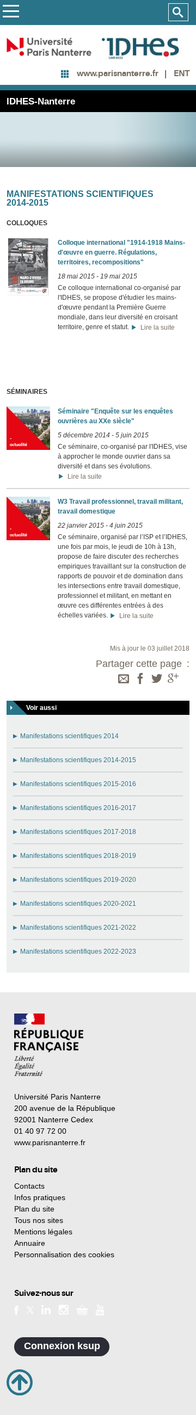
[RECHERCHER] (178, 12)
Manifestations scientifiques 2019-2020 (78, 879)
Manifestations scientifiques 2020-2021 (78, 903)
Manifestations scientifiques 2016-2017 (78, 808)
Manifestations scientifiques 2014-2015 (78, 760)
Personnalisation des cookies (64, 1254)
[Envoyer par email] (123, 679)
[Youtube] (100, 1309)
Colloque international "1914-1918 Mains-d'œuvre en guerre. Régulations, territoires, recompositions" (121, 252)
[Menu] (10, 12)
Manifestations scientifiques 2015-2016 (78, 784)
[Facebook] (140, 679)
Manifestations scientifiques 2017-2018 (78, 832)
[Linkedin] (46, 1309)
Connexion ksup (62, 1345)
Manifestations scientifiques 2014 (69, 736)
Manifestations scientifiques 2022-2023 (78, 951)
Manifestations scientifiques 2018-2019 (78, 856)
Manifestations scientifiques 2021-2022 (78, 927)
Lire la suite (156, 327)
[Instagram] (63, 1309)
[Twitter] (156, 679)
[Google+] (173, 679)
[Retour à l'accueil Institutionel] (48, 1045)
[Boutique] (82, 1309)
